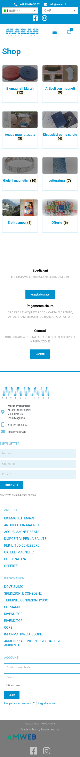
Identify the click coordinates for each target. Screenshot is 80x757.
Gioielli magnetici (19, 552)
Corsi (8, 627)
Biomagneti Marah (19, 518)
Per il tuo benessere (21, 545)
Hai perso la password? (19, 703)
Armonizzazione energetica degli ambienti (33, 643)
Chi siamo (12, 607)
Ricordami (13, 685)
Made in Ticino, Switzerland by (40, 729)
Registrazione (47, 703)
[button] (54, 32)
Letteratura (15, 559)
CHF (47, 10)
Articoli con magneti (22, 525)
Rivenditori (13, 614)
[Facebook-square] (35, 18)
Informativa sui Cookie (23, 634)
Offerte (11, 566)
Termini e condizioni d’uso (26, 600)
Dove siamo (13, 587)
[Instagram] (45, 18)
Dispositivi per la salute (25, 539)
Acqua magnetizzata (21, 532)
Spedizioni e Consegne (23, 593)
